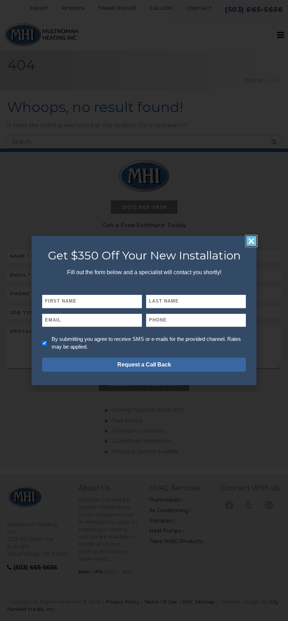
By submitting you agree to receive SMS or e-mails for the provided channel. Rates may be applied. (146, 343)
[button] (251, 241)
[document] (144, 310)
